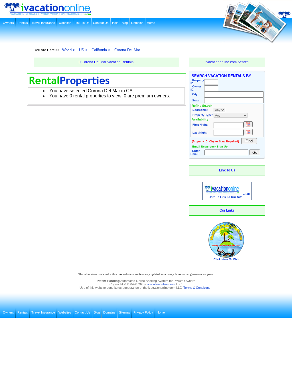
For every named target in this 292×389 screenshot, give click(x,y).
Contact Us (101, 22)
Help (115, 22)
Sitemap (124, 312)
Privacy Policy (143, 312)
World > (68, 50)
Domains (137, 22)
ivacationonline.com (161, 284)
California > (101, 50)
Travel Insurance (43, 22)
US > (83, 50)
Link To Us (82, 22)
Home (151, 22)
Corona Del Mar (127, 50)
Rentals (22, 22)
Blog (125, 22)
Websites (64, 22)
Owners (8, 22)
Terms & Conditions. (197, 287)
